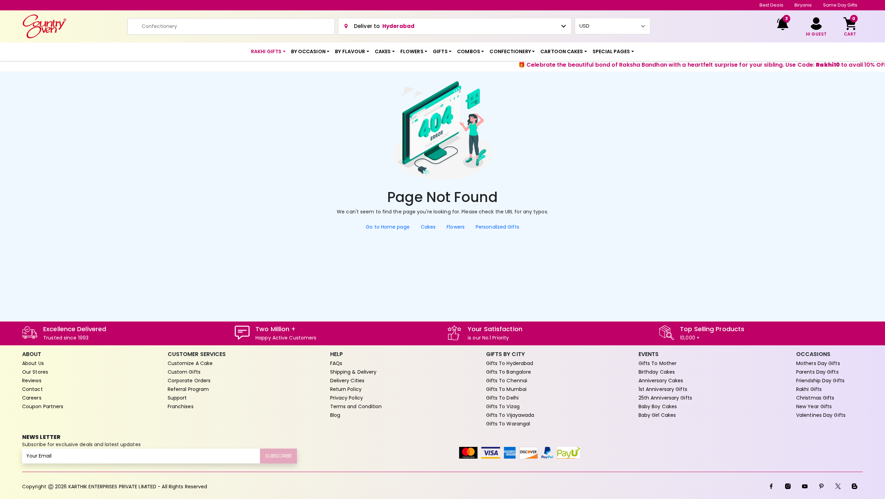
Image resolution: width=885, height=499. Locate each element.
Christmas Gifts (815, 397)
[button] (268, 51)
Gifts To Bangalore (508, 371)
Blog (335, 415)
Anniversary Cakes (661, 380)
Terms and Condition (356, 406)
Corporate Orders (189, 380)
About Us (33, 363)
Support (177, 397)
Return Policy (346, 389)
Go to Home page (388, 226)
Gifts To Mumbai (506, 389)
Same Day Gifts (840, 5)
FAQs (336, 363)
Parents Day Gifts (817, 371)
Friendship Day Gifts (820, 380)
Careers (31, 397)
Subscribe (278, 455)
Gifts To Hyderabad (509, 363)
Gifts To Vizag (503, 406)
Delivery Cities (347, 380)
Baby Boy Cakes (658, 406)
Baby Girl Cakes (657, 415)
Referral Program (188, 389)
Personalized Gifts (497, 226)
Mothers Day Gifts (818, 363)
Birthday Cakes (657, 371)
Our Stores (35, 371)
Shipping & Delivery (353, 371)
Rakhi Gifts (809, 389)
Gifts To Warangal (508, 423)
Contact (32, 389)
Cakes (428, 226)
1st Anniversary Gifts (663, 389)
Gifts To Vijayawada (510, 415)
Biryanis (803, 5)
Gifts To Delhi (502, 397)
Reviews (31, 380)
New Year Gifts (814, 406)
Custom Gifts (184, 371)
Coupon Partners (43, 406)
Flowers (456, 226)
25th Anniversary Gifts (665, 397)
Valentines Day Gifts (821, 415)
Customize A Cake (190, 363)
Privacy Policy (346, 397)
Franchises (181, 406)
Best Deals (771, 5)
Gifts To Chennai (507, 380)
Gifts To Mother (658, 363)
